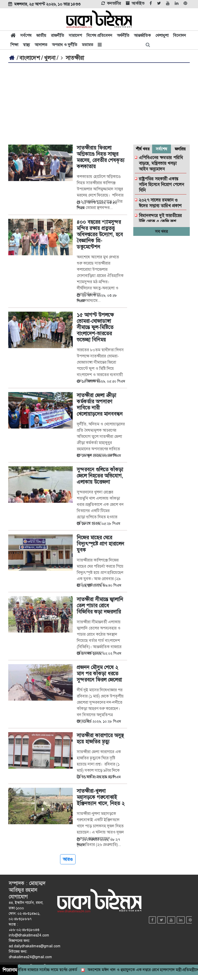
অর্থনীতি (123, 35)
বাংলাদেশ (30, 58)
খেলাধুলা (162, 35)
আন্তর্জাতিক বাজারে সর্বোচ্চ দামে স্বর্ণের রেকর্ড (34, 969)
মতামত (87, 44)
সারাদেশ (75, 35)
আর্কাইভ (138, 3)
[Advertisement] (99, 101)
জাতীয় (41, 35)
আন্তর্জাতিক (142, 35)
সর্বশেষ (26, 35)
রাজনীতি (57, 35)
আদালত (41, 44)
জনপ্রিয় (180, 149)
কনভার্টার (114, 3)
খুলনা (49, 58)
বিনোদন (179, 35)
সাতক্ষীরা (74, 58)
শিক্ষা (14, 44)
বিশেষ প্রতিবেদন (99, 35)
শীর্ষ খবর (143, 149)
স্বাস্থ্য (26, 44)
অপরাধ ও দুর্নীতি (64, 44)
